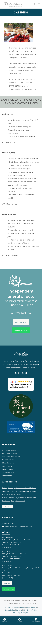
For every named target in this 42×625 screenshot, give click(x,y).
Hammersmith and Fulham (26, 488)
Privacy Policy (31, 607)
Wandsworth (20, 501)
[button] (35, 4)
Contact (7, 583)
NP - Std (26, 610)
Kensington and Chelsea (26, 491)
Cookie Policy (10, 610)
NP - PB (34, 610)
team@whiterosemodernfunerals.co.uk (18, 526)
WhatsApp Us (21, 330)
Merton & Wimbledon (9, 498)
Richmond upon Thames (27, 498)
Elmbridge (11, 488)
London (22, 494)
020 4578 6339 (15, 559)
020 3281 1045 (8, 523)
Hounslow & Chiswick (9, 491)
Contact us (21, 322)
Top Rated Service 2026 (20, 384)
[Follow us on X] (23, 373)
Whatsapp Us (9, 589)
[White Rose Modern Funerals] (12, 4)
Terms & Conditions (11, 607)
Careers (19, 610)
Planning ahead (19, 613)
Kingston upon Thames (10, 494)
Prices (22, 607)
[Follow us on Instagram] (19, 373)
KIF (27, 613)
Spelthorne (6, 501)
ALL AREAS (7, 506)
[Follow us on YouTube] (26, 373)
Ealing (4, 488)
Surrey (13, 501)
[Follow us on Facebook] (16, 373)
